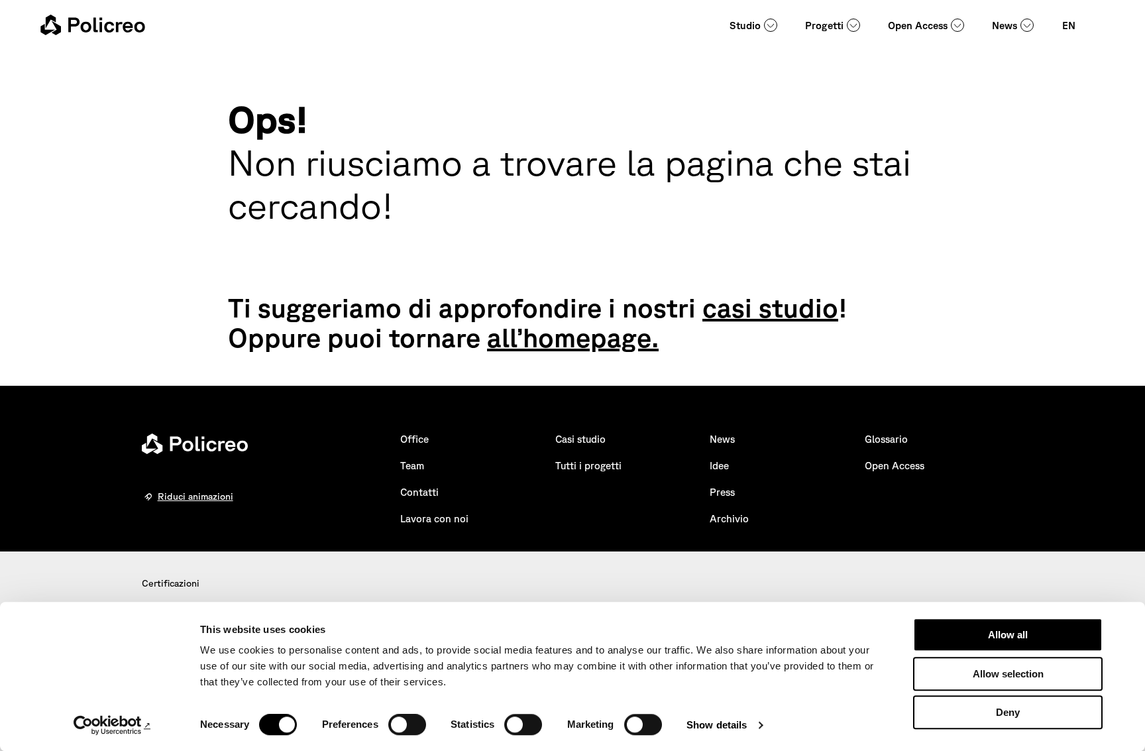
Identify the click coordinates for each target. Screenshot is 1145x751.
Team (412, 465)
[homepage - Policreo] (93, 25)
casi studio (770, 307)
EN (1068, 25)
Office (414, 439)
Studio (745, 25)
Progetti (824, 25)
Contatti (419, 492)
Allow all (1008, 634)
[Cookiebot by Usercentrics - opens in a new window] (112, 725)
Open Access (918, 25)
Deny (1008, 712)
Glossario (886, 439)
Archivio (729, 518)
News (1004, 25)
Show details (716, 724)
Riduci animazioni (195, 496)
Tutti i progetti (588, 465)
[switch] (407, 724)
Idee (719, 465)
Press (722, 492)
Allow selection (1008, 673)
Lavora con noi (434, 518)
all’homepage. (573, 337)
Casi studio (580, 439)
